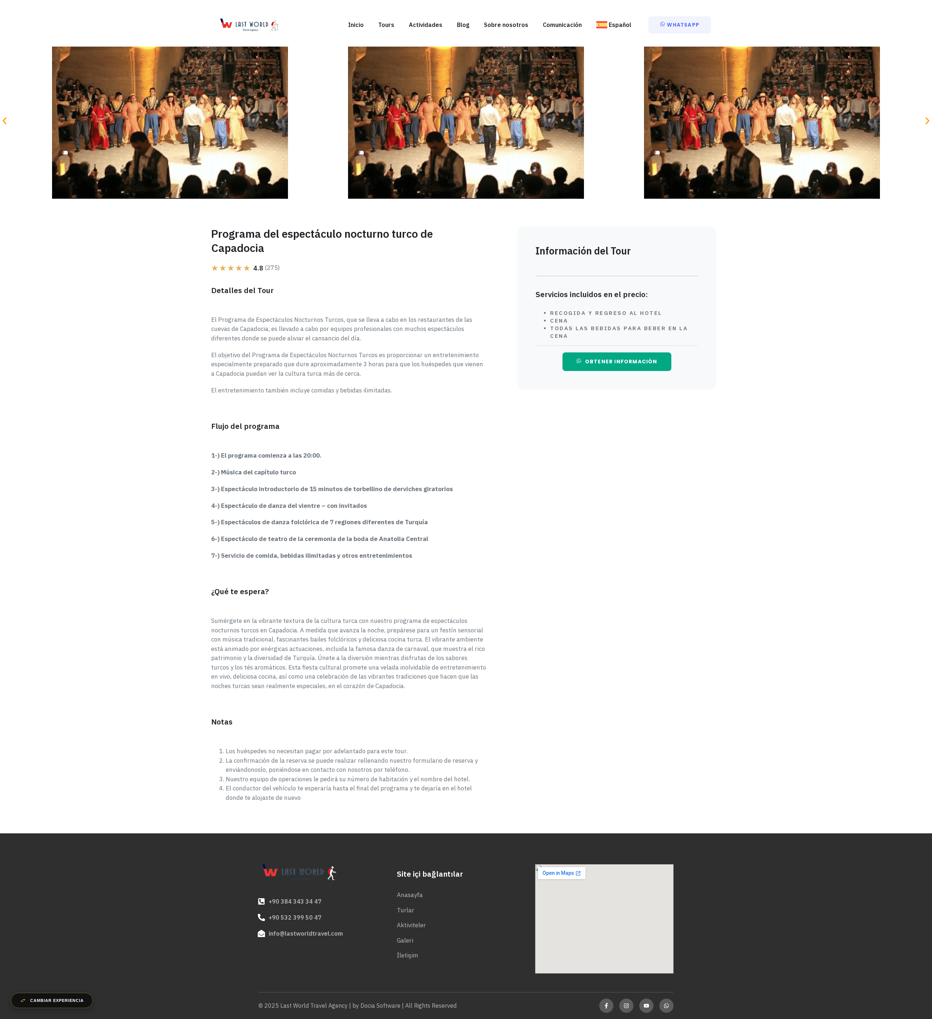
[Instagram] (626, 1006)
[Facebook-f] (606, 1006)
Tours (386, 24)
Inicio (356, 24)
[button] (4, 121)
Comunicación (562, 24)
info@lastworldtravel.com (306, 933)
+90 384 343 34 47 (295, 901)
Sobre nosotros (506, 24)
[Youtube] (646, 1006)
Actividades (425, 24)
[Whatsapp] (666, 1006)
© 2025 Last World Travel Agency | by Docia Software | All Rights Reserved (357, 1005)
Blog (463, 24)
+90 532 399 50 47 (295, 917)
